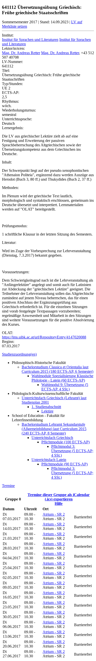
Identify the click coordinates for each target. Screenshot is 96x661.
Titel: (6, 70)
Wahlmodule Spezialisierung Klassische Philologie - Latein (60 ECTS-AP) (62, 378)
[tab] (48, 354)
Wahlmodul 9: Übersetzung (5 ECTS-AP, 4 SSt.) (64, 387)
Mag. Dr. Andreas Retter (21, 53)
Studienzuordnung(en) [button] (19, 354)
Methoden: (10, 188)
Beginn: (8, 341)
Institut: (8, 35)
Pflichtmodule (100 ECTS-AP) (65, 442)
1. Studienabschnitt (46, 407)
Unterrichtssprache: (17, 119)
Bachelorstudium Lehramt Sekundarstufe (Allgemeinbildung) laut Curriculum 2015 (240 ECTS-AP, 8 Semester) (54, 428)
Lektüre (47, 411)
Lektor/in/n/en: (13, 48)
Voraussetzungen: (15, 272)
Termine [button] (8, 486)
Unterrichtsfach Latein (49, 460)
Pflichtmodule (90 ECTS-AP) (64, 464)
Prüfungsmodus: (14, 226)
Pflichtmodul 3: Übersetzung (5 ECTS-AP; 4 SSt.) (72, 450)
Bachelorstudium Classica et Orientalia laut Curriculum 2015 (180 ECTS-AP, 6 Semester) (57, 369)
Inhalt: (7, 162)
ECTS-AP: (10, 92)
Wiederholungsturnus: (19, 110)
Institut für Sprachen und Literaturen (30, 39)
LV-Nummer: (12, 62)
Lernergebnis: (12, 128)
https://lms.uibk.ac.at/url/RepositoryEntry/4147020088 (44, 337)
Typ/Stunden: (12, 84)
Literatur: (9, 242)
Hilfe (59, 503)
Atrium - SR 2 (54, 514)
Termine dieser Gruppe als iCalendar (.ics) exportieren (59, 497)
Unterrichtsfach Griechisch (52, 438)
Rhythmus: (10, 101)
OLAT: (7, 333)
